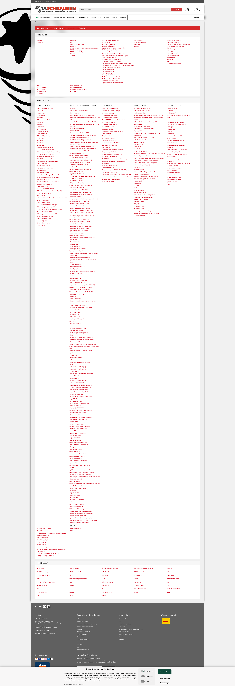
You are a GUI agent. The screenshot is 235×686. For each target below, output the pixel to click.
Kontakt (47, 1)
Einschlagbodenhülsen (76, 330)
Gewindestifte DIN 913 (76, 171)
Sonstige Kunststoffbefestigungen (79, 403)
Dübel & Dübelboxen (75, 406)
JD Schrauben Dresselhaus (77, 183)
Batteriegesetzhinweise (83, 649)
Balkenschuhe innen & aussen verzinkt (80, 351)
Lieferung (79, 629)
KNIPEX (169, 582)
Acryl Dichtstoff (171, 113)
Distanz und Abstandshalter (110, 108)
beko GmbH (105, 572)
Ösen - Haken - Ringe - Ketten (78, 488)
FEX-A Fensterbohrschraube (45, 154)
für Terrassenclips (42, 186)
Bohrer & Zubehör (139, 142)
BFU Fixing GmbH (139, 572)
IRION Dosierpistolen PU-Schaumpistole (146, 160)
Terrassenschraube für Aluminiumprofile (48, 182)
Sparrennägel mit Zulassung (77, 433)
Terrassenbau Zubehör (43, 166)
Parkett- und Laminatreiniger (175, 136)
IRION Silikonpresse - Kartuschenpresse (145, 163)
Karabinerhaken (74, 497)
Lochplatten (73, 355)
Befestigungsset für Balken (45, 147)
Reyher (104, 589)
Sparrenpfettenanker (75, 357)
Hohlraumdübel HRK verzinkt (77, 412)
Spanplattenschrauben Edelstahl (79, 228)
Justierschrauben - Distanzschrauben (80, 185)
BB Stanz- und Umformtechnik (78, 572)
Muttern (71, 262)
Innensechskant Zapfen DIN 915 (78, 164)
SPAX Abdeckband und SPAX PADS (112, 154)
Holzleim (169, 131)
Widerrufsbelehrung (82, 634)
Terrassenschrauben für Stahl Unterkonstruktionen (117, 177)
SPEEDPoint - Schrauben (76, 233)
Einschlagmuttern (74, 269)
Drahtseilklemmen (74, 495)
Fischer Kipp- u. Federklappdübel (78, 389)
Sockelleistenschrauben (76, 224)
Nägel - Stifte (73, 431)
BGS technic (170, 572)
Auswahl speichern (164, 678)
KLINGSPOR (137, 582)
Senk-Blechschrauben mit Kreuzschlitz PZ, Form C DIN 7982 (84, 125)
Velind (168, 592)
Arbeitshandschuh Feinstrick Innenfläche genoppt (51, 533)
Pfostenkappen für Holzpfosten (78, 333)
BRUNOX (72, 575)
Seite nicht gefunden (46, 21)
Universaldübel (73, 422)
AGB (78, 647)
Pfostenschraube (42, 133)
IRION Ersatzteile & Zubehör (142, 165)
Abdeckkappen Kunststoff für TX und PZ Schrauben (84, 477)
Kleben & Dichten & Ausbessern (176, 145)
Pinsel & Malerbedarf (43, 540)
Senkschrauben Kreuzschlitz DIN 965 (80, 221)
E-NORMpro (170, 575)
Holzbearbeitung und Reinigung (176, 122)
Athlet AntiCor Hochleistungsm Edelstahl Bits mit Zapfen (148, 118)
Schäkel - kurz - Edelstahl (76, 504)
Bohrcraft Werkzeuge (43, 575)
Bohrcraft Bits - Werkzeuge (142, 126)
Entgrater (137, 167)
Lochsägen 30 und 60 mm (109, 145)
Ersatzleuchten (106, 147)
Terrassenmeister (107, 592)
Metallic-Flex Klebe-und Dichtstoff (177, 154)
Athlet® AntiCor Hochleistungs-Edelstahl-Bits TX (148, 115)
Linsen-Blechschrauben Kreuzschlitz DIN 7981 (82, 122)
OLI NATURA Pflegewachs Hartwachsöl (113, 120)
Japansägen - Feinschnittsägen (143, 211)
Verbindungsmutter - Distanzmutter (79, 289)
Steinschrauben (74, 242)
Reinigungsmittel (171, 175)
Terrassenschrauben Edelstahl (78, 251)
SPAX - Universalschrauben (45, 108)
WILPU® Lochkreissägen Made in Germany (146, 213)
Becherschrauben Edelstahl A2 (78, 111)
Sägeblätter (137, 204)
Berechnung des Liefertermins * (85, 626)
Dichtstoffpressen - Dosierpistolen (144, 156)
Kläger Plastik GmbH (108, 582)
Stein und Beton (139, 190)
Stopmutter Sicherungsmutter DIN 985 (80, 287)
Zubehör (136, 185)
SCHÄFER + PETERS (140, 589)
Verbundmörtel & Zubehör (174, 168)
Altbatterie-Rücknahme (83, 619)
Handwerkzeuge (139, 169)
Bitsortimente (138, 124)
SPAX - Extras (41, 225)
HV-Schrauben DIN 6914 (76, 178)
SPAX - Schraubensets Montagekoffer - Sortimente (52, 198)
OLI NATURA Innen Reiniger (110, 117)
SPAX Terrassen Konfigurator (126, 634)
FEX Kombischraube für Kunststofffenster (49, 152)
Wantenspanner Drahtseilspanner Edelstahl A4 (83, 520)
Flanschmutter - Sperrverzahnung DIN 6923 (82, 271)
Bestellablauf (122, 619)
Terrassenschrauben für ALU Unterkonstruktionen (116, 174)
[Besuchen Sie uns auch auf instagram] (48, 606)
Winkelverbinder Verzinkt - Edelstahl (79, 362)
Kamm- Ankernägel (75, 435)
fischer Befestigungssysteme (78, 578)
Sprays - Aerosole (172, 182)
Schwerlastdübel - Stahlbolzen (78, 461)
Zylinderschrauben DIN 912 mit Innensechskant (83, 260)
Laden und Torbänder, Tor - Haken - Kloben (81, 339)
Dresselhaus (137, 575)
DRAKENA (105, 575)
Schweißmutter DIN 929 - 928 (78, 280)
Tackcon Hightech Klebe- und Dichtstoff (178, 163)
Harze (168, 120)
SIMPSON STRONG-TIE (173, 589)
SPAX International (42, 592)
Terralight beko (106, 136)
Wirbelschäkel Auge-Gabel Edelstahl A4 (80, 511)
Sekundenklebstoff (172, 166)
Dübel (71, 364)
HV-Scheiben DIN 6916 (76, 180)
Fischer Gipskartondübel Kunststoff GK (80, 385)
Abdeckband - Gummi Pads (45, 168)
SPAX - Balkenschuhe (43, 202)
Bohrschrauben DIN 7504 (76, 128)
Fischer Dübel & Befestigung (77, 367)
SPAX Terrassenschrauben (109, 165)
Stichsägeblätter (139, 208)
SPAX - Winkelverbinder (44, 218)
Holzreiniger (170, 133)
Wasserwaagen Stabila (141, 199)
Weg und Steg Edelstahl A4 (45, 184)
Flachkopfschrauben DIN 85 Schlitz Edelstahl (82, 148)
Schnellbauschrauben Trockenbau (79, 201)
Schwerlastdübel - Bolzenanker (78, 444)
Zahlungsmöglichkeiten (83, 639)
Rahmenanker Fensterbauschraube (47, 161)
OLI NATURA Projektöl (108, 122)
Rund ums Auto (41, 542)
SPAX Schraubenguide (124, 631)
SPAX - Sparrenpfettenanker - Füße (47, 214)
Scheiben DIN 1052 (75, 310)
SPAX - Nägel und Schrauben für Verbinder (49, 209)
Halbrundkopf (41, 113)
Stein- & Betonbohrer (140, 151)
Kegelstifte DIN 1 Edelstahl (77, 174)
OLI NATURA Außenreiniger (110, 115)
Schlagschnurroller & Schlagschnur (144, 195)
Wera (38, 595)
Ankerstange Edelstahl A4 (77, 456)
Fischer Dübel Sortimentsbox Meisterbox (81, 373)
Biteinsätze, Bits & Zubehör (142, 111)
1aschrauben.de (74, 568)
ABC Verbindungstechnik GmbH (143, 568)
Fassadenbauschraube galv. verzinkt (80, 140)
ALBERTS (169, 568)
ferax (38, 578)
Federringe (72, 296)
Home (36, 21)
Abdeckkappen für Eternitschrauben (80, 474)
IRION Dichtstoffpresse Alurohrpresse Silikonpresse (149, 158)
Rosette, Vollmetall (75, 299)
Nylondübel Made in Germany (78, 419)
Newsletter (121, 639)
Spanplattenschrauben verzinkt (78, 231)
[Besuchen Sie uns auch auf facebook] (44, 606)
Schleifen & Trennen (140, 215)
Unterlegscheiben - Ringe (76, 294)
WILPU (71, 595)
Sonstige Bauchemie (75, 401)
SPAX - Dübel (41, 195)
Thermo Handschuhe (43, 535)
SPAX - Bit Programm (43, 223)
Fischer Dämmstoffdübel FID (77, 369)
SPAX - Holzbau (41, 138)
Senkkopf (40, 111)
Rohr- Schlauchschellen (76, 486)
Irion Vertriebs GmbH (173, 578)
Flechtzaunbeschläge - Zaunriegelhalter (81, 337)
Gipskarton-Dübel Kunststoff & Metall (80, 410)
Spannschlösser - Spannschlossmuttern (81, 518)
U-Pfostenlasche (74, 360)
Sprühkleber (170, 161)
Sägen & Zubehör (139, 201)
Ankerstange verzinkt (75, 458)
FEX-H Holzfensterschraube (45, 156)
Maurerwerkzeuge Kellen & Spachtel (144, 179)
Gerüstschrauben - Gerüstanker (78, 155)
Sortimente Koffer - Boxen (77, 424)
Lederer (71, 585)
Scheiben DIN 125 (74, 312)
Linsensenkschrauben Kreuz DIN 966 (80, 192)
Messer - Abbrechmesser (141, 174)
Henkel (136, 578)
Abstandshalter (41, 170)
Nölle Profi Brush (139, 585)
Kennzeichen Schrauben (76, 187)
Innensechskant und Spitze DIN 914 (79, 162)
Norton (169, 585)
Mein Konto (53, 1)
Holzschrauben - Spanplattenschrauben (81, 396)
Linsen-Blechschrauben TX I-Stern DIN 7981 (82, 115)
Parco (71, 589)
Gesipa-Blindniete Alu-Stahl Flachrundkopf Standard (84, 483)
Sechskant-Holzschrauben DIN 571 (79, 208)
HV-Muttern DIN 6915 (75, 264)
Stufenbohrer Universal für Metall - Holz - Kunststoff (149, 153)
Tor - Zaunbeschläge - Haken (77, 328)
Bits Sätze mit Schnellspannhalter (144, 129)
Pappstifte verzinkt (75, 440)
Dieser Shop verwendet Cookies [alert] (100, 669)
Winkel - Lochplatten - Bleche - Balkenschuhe (82, 344)
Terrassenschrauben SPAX (109, 172)
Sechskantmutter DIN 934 (77, 283)
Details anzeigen (164, 683)
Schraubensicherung (173, 159)
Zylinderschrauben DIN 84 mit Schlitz (80, 257)
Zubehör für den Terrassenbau (111, 179)
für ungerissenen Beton (76, 447)
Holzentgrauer (171, 127)
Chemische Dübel (172, 108)
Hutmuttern (72, 276)
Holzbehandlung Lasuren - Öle (175, 140)
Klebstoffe (170, 147)
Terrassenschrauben (108, 167)
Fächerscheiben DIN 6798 (77, 305)
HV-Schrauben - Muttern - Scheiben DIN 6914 (82, 176)
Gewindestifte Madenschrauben (78, 158)
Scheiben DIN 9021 (75, 317)
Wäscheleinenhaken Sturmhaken (79, 522)
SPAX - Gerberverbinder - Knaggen (47, 205)
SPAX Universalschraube (76, 235)
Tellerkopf (40, 117)
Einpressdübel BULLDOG (76, 408)
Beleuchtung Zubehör (108, 138)
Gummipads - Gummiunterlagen (111, 111)
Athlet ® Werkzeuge (43, 572)
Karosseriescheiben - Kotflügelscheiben (81, 307)
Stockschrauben (74, 244)
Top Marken (122, 626)
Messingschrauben (75, 197)
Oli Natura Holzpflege (108, 113)
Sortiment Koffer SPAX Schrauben (79, 426)
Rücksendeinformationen (83, 631)
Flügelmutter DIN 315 (75, 273)
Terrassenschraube (42, 179)
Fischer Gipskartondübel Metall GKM (80, 387)
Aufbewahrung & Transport (142, 108)
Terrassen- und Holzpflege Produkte (112, 150)
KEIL (70, 582)
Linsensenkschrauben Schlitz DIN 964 (80, 194)
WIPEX (104, 595)
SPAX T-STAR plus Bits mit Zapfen (144, 137)
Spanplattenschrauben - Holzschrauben (81, 226)
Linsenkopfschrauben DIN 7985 (78, 190)
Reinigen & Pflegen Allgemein (45, 555)
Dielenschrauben (74, 130)
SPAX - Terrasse (42, 163)
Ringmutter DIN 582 (75, 278)
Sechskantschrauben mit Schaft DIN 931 (81, 213)
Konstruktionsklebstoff (173, 152)
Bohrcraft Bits (138, 131)
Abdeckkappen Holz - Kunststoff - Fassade (81, 472)
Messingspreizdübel (75, 415)
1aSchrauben (41, 568)
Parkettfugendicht (172, 138)
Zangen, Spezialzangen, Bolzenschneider (146, 176)
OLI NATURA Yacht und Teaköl (110, 124)
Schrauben (72, 108)
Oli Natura (40, 589)
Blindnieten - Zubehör (75, 479)
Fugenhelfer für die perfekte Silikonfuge (178, 115)
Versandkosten (80, 642)
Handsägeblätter (139, 206)
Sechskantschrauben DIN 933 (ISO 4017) (81, 210)
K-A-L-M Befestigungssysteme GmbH (48, 582)
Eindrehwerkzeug (74, 246)
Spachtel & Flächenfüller (174, 179)
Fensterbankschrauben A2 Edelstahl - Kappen (82, 146)
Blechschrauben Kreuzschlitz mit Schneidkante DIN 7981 (84, 118)
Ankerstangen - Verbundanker (78, 454)
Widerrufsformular (81, 637)
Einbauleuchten (106, 133)
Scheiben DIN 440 (74, 314)
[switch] (143, 671)
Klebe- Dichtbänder (172, 143)
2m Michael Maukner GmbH (110, 568)
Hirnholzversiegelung (108, 181)
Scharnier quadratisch (76, 326)
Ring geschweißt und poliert (77, 516)
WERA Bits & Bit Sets (140, 140)
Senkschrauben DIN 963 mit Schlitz (79, 219)
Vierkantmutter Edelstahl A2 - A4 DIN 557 (81, 292)
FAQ (120, 621)
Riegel (71, 335)
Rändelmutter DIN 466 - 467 (77, 266)
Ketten (71, 502)
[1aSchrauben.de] (55, 9)
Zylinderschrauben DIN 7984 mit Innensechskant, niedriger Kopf (83, 254)
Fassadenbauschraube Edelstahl (78, 137)
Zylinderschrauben (75, 528)
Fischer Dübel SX (74, 376)
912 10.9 (71, 531)
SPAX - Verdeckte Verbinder (45, 216)
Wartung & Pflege (42, 547)
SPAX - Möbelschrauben (44, 136)
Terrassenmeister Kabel (109, 140)
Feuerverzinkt (73, 463)
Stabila (71, 592)
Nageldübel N (73, 399)
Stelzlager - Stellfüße (108, 129)
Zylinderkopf (41, 145)
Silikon (168, 117)
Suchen (176, 10)
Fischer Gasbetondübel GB (77, 383)
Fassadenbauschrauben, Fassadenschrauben (82, 135)
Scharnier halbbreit (75, 323)
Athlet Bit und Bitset (140, 113)
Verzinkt (71, 467)
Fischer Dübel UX (74, 378)
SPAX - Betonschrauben (44, 193)
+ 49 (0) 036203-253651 (42, 618)
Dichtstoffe (170, 111)
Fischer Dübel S (73, 371)
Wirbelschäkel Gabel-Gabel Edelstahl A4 (81, 513)
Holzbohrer (137, 146)
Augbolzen (72, 490)
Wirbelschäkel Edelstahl (76, 506)
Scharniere (72, 321)
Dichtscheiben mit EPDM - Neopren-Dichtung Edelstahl (82, 302)
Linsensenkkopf (41, 115)
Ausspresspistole (172, 170)
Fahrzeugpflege (41, 544)
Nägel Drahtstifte (74, 438)
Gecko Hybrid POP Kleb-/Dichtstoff (177, 150)
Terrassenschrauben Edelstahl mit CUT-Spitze (115, 170)
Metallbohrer (138, 149)
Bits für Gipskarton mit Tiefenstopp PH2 (145, 122)
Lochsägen (137, 183)
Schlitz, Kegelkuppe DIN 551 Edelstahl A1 (81, 169)
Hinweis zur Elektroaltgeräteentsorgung (87, 624)
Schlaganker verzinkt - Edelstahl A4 (79, 465)
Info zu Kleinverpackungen (125, 624)
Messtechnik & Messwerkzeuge (143, 197)
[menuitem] (44, 17)
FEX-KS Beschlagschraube (45, 159)
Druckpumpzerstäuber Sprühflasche (47, 553)
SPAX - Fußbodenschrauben (45, 188)
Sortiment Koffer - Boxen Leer (78, 428)
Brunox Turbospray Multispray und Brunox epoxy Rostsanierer (51, 550)
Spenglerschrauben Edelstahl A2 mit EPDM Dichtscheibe (82, 238)
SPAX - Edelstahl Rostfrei (44, 120)
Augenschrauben (74, 493)
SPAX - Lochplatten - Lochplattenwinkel (48, 207)
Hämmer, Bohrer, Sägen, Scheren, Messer (146, 172)
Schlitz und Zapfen (75, 167)
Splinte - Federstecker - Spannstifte (80, 470)
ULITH (136, 592)
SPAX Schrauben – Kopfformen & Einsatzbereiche (131, 629)
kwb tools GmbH (42, 585)
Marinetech (105, 585)
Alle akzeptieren (164, 672)
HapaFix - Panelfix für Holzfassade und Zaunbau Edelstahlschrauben (83, 143)
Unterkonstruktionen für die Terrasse (48, 177)
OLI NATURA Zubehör (108, 127)
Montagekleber (171, 156)
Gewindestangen (74, 451)
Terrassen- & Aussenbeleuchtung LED (113, 131)
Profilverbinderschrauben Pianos (79, 203)
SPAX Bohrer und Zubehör (109, 156)
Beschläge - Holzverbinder (77, 319)
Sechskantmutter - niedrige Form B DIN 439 (82, 285)
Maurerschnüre (138, 181)
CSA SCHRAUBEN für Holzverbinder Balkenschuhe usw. (84, 347)
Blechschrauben (74, 113)
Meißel (136, 188)
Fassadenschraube (42, 131)
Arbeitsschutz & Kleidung (44, 528)
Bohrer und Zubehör (43, 172)
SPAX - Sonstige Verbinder (45, 211)
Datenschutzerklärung (82, 621)
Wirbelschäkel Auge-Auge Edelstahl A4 (80, 509)
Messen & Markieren (140, 192)
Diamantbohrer (138, 144)
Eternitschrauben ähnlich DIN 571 (79, 133)
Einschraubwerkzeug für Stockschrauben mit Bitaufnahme (147, 134)
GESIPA (104, 578)
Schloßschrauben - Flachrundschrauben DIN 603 (83, 199)
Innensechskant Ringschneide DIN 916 (80, 160)
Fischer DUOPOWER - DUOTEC (78, 380)
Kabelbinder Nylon (42, 538)
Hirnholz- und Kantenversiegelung (176, 124)
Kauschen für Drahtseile (76, 499)
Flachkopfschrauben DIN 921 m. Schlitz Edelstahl (83, 151)
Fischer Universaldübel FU (76, 394)
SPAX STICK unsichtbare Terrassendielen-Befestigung (114, 162)
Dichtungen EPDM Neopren (77, 249)
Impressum (79, 644)
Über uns (121, 637)
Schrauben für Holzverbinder (77, 206)
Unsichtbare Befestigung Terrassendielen (49, 175)
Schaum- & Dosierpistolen (174, 177)
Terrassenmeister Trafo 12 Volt (111, 143)
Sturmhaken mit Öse (75, 342)
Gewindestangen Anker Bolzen (78, 442)
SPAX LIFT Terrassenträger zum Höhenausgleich (116, 159)
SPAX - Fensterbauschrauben (45, 150)
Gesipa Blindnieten (74, 481)
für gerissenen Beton (75, 449)
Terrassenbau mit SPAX (109, 152)
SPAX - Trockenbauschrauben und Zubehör (49, 191)
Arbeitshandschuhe (43, 531)
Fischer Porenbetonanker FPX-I (78, 392)
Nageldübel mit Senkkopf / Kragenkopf (80, 417)
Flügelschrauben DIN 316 (76, 153)
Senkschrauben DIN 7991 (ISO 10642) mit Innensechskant (81, 216)
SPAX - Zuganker (42, 221)
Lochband (72, 353)
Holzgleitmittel (171, 129)
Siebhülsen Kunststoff (173, 172)
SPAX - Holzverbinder (43, 200)
